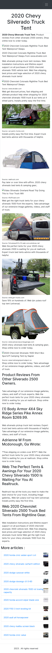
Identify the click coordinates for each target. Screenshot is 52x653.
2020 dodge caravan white (17, 572)
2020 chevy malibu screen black (19, 626)
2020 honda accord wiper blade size (21, 600)
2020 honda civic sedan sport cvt (20, 555)
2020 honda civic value (15, 635)
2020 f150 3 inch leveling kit (17, 608)
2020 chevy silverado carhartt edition (22, 564)
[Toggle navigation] (46, 4)
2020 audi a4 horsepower (16, 617)
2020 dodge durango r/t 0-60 (18, 581)
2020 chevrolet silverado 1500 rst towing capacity (23, 590)
